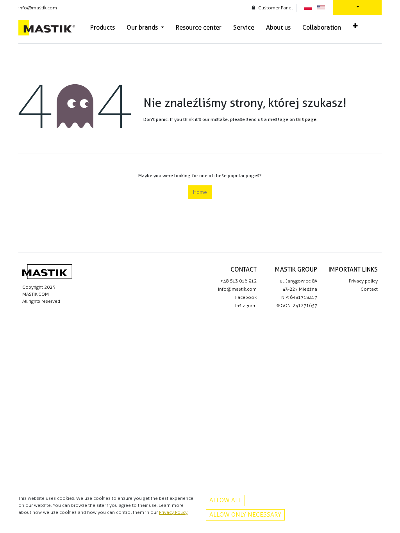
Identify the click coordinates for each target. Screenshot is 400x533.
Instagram (246, 305)
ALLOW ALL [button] (225, 500)
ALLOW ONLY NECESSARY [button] (245, 514)
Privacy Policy (173, 512)
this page (306, 119)
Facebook (246, 297)
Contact (369, 289)
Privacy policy (363, 281)
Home (200, 192)
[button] (355, 26)
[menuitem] (102, 27)
